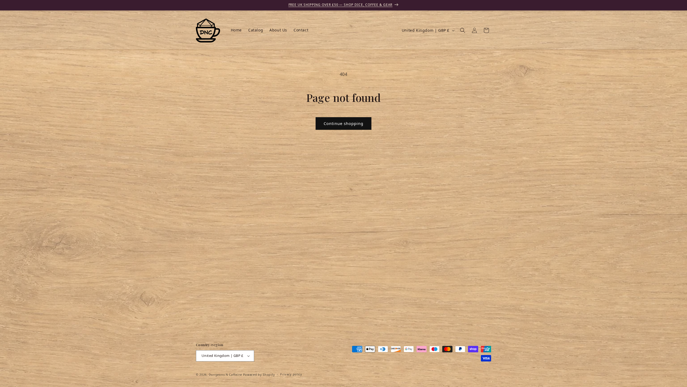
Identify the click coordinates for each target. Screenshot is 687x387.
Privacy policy (291, 374)
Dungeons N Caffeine (225, 374)
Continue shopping (343, 123)
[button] (463, 30)
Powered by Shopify (259, 374)
